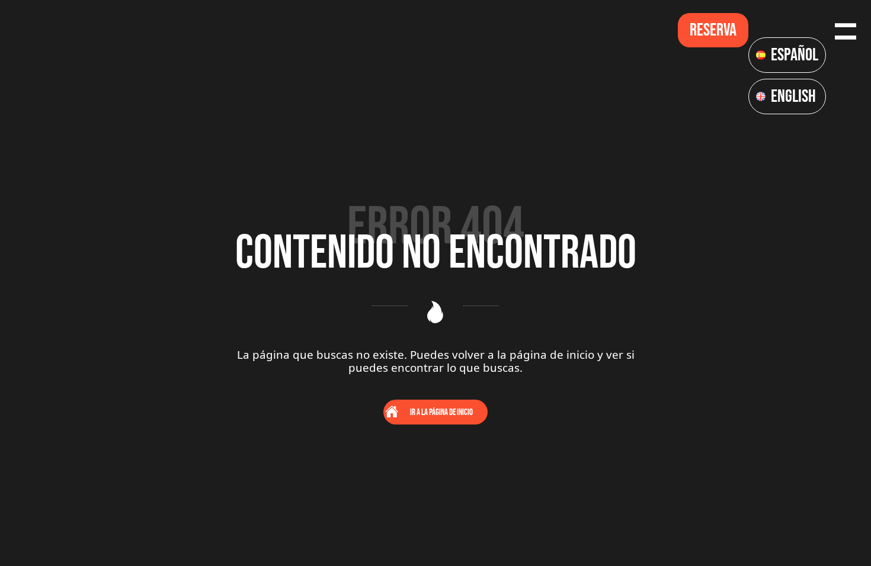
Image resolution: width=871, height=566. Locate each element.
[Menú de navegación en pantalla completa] (845, 30)
